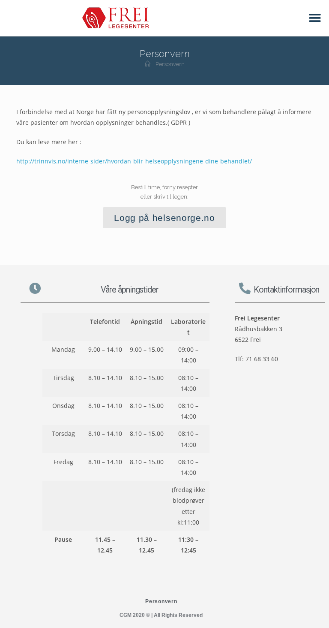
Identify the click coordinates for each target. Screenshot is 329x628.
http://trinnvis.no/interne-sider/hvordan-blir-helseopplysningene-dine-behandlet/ (134, 161)
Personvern (170, 64)
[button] (315, 18)
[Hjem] (147, 64)
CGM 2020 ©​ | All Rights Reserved (161, 615)
